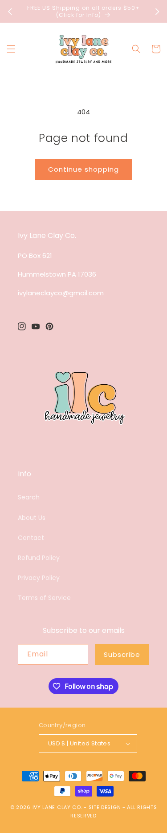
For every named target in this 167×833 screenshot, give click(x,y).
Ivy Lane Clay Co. (57, 807)
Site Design (105, 807)
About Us (31, 517)
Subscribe (122, 654)
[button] (11, 49)
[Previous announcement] (10, 11)
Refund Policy (39, 557)
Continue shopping (83, 169)
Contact (31, 537)
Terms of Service (44, 597)
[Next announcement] (157, 11)
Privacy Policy (39, 577)
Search (29, 497)
